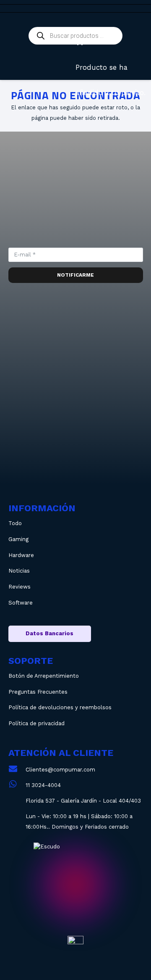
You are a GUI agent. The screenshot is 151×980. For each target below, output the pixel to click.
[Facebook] (104, 391)
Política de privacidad (36, 723)
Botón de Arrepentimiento (43, 676)
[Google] (75, 447)
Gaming (18, 539)
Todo (15, 523)
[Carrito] (79, 42)
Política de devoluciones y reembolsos (60, 707)
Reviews (19, 587)
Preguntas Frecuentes (38, 692)
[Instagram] (47, 391)
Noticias (19, 571)
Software (20, 603)
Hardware (21, 555)
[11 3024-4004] (17, 785)
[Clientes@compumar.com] (17, 769)
